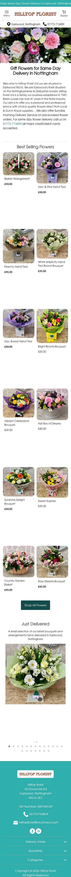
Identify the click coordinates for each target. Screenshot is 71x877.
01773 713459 (56, 24)
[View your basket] (64, 13)
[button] (9, 746)
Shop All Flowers (35, 605)
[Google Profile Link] (38, 831)
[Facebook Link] (33, 831)
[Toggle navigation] (7, 13)
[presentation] (34, 742)
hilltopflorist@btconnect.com (38, 822)
